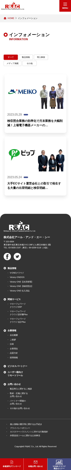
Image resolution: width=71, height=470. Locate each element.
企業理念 (14, 348)
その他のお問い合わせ (20, 408)
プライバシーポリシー (20, 428)
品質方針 (14, 353)
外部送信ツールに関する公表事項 (25, 435)
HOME (11, 18)
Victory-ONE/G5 (17, 277)
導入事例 (41, 57)
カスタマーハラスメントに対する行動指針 (29, 432)
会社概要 (14, 335)
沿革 (12, 344)
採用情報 (14, 357)
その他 (30, 63)
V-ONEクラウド (17, 273)
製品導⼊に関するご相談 (21, 389)
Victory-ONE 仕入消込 (20, 291)
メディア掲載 (13, 63)
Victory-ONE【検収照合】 (21, 286)
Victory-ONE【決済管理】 (21, 282)
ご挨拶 (13, 340)
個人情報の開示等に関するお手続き (26, 424)
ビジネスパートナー (17, 366)
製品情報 (26, 57)
